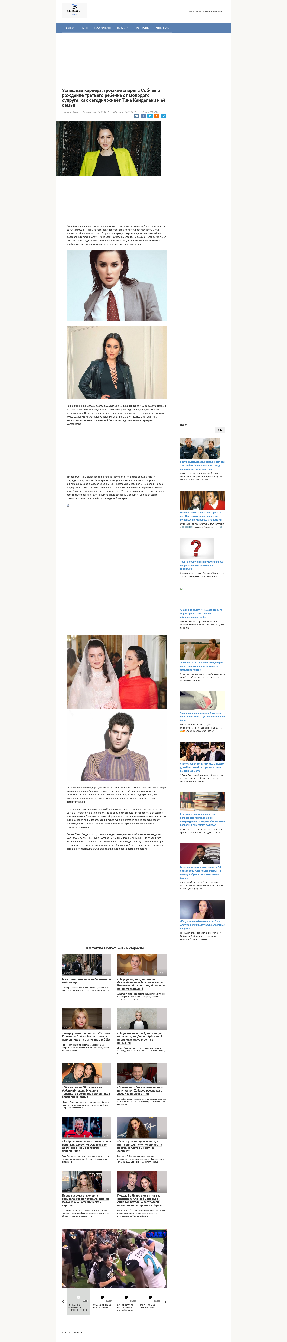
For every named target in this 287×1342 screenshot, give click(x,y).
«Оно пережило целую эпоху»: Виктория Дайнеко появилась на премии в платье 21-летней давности (139, 1146)
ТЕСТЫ (84, 27)
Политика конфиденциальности (205, 11)
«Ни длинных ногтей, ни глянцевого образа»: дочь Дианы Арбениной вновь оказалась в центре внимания (141, 1038)
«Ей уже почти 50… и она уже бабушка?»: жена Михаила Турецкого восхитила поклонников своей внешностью (86, 1092)
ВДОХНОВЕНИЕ (102, 27)
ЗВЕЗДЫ (154, 112)
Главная (69, 27)
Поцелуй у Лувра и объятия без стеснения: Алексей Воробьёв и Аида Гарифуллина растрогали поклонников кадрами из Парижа (140, 1200)
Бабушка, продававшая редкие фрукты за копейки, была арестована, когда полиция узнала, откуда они (202, 465)
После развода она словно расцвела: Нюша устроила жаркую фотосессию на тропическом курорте (85, 1200)
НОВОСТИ (122, 27)
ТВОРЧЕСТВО (141, 27)
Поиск (183, 424)
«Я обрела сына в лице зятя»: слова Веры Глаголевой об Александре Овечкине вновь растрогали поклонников (86, 1146)
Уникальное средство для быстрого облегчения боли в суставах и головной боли (202, 717)
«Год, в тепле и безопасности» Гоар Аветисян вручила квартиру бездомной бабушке (202, 925)
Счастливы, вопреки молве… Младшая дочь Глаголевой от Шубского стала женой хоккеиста (202, 767)
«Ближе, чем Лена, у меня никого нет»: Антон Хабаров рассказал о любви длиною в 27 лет (140, 1090)
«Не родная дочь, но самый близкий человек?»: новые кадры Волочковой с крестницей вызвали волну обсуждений (141, 984)
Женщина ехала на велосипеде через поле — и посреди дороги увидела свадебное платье (201, 666)
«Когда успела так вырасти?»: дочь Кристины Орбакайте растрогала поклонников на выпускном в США (86, 1036)
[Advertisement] (143, 58)
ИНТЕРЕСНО (162, 27)
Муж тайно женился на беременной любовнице (86, 981)
